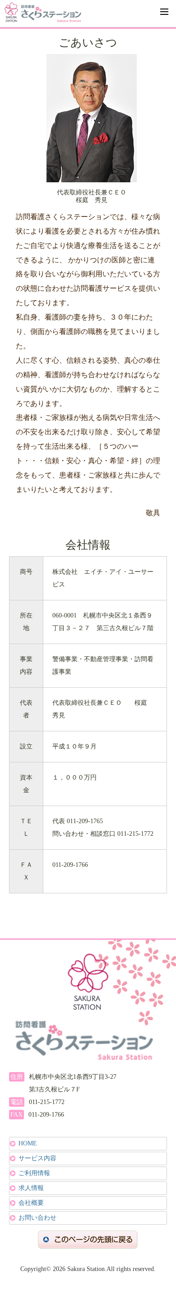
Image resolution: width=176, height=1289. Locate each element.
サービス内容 (37, 1158)
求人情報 (31, 1188)
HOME (28, 1143)
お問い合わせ (37, 1217)
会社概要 (31, 1202)
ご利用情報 (34, 1173)
